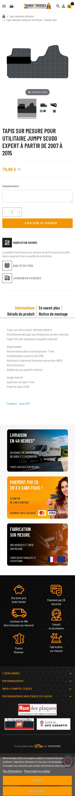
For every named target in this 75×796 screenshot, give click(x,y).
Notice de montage (53, 313)
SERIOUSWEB (54, 746)
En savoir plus (49, 307)
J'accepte (37, 780)
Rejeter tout (37, 791)
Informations (25, 307)
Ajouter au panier (37, 223)
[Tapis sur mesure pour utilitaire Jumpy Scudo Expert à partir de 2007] (27, 109)
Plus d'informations (12, 771)
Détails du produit (21, 313)
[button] (63, 6)
